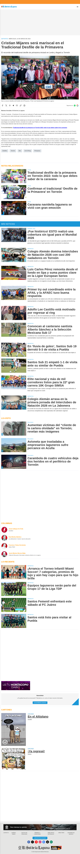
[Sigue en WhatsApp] (74, 105)
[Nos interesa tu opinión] (40, 827)
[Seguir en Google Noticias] (77, 105)
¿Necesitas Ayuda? (40, 838)
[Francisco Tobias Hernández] (4, 546)
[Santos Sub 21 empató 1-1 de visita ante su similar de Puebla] (13, 366)
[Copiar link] (20, 105)
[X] (6, 105)
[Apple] (47, 842)
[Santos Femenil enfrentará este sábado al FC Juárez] (13, 605)
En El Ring (28, 150)
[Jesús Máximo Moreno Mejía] (4, 554)
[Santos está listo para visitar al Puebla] (13, 621)
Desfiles (4, 150)
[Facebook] (2, 105)
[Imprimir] (24, 105)
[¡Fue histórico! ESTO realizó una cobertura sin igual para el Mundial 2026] (13, 237)
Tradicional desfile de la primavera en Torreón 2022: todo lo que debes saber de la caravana (40, 127)
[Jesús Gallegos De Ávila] (4, 530)
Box (20, 150)
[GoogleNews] (43, 842)
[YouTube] (36, 842)
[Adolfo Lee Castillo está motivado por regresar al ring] (13, 313)
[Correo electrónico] (17, 105)
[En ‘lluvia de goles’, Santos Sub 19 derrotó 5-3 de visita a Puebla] (13, 350)
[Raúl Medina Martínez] (4, 538)
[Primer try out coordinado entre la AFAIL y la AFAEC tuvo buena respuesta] (13, 295)
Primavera (37, 150)
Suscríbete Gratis (40, 702)
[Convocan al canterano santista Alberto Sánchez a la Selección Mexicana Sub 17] (13, 332)
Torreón (13, 150)
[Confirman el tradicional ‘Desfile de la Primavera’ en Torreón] (13, 192)
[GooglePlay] (51, 842)
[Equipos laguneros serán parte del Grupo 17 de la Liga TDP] (13, 589)
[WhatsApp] (10, 105)
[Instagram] (40, 842)
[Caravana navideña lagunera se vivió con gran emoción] (13, 208)
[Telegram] (13, 105)
